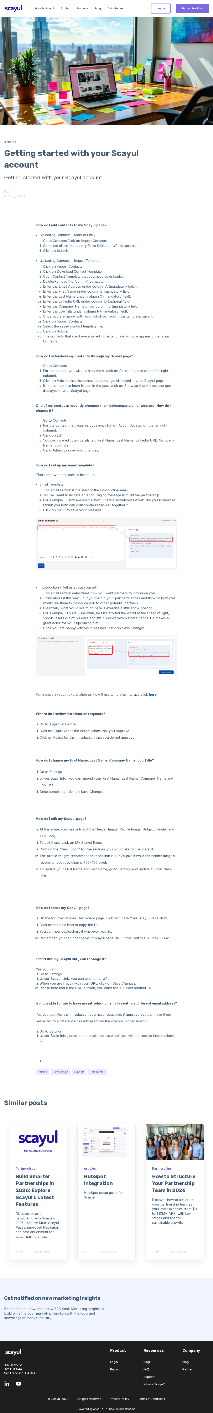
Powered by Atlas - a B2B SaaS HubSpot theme (106, 1409)
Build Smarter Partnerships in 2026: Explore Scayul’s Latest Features (35, 1190)
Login (114, 1362)
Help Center (97, 1071)
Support (79, 1071)
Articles (42, 1071)
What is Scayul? (154, 1384)
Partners (188, 1369)
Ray (7, 191)
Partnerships (60, 1071)
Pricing (115, 1369)
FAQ (146, 1369)
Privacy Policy (119, 1399)
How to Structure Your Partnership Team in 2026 (174, 1183)
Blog (147, 1362)
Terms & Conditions (151, 1399)
